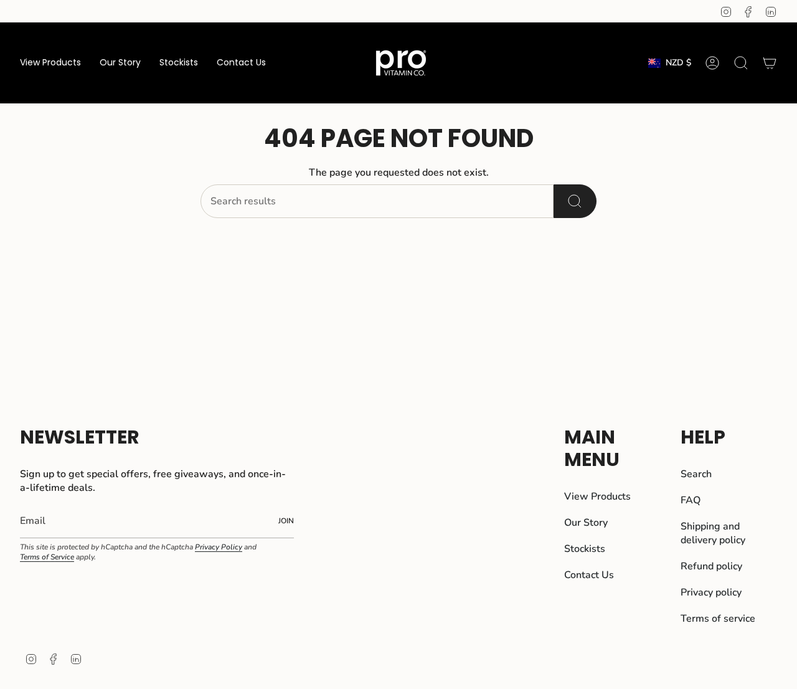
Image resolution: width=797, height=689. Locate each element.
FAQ (690, 500)
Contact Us (589, 575)
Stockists (584, 549)
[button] (50, 63)
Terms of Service (47, 557)
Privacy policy (711, 592)
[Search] (575, 201)
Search (696, 474)
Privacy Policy (218, 547)
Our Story (586, 523)
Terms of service (718, 618)
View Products (597, 496)
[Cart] (769, 63)
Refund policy (711, 566)
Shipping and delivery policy (713, 533)
